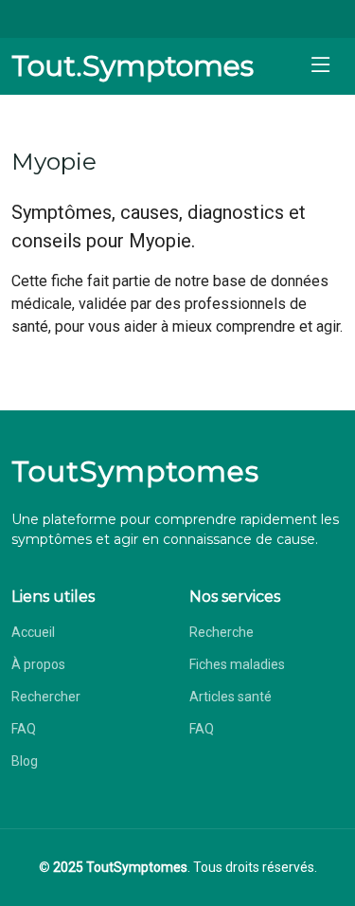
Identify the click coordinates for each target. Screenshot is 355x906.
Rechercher (45, 696)
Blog (24, 761)
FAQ (23, 728)
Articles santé (230, 696)
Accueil (33, 632)
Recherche (221, 632)
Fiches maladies (237, 664)
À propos (38, 664)
